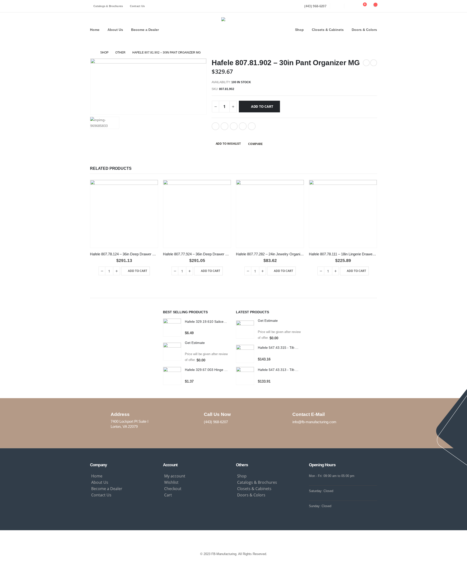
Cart (168, 495)
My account (174, 476)
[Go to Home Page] (91, 52)
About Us (115, 30)
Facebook (215, 126)
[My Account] (351, 6)
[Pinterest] (244, 540)
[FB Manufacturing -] (233, 29)
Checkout (172, 488)
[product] (124, 214)
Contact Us (137, 6)
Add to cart (262, 106)
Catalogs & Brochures (108, 6)
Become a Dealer (145, 30)
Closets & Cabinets (328, 30)
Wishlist (171, 482)
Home (94, 30)
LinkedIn (234, 126)
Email (252, 126)
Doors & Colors (364, 30)
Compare (255, 144)
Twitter (224, 126)
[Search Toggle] (337, 6)
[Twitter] (233, 540)
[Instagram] (223, 540)
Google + (243, 126)
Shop (299, 30)
